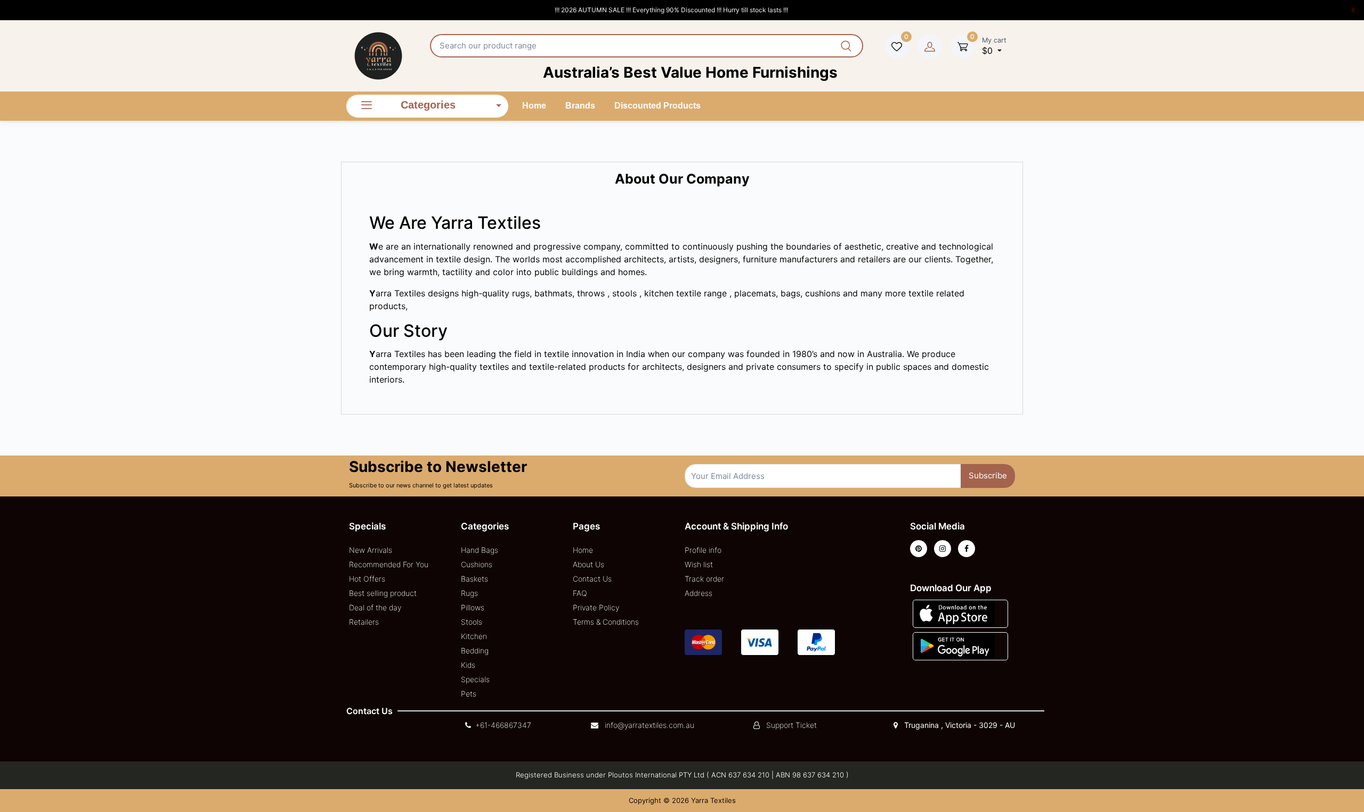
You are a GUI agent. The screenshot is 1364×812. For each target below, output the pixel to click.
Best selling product (383, 593)
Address (698, 593)
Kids (468, 664)
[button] (954, 613)
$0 (994, 46)
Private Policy (596, 607)
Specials (475, 679)
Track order (704, 578)
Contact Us (592, 578)
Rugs (469, 593)
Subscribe (988, 475)
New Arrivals (370, 549)
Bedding (475, 650)
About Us (588, 564)
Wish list (699, 564)
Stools (471, 621)
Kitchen (474, 636)
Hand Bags (479, 549)
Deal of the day (375, 607)
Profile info (703, 549)
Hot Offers (367, 578)
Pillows (472, 607)
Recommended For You (388, 564)
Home (534, 105)
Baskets (474, 578)
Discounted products (657, 105)
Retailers (364, 621)
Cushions (476, 564)
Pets (468, 693)
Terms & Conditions (606, 621)
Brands (580, 105)
